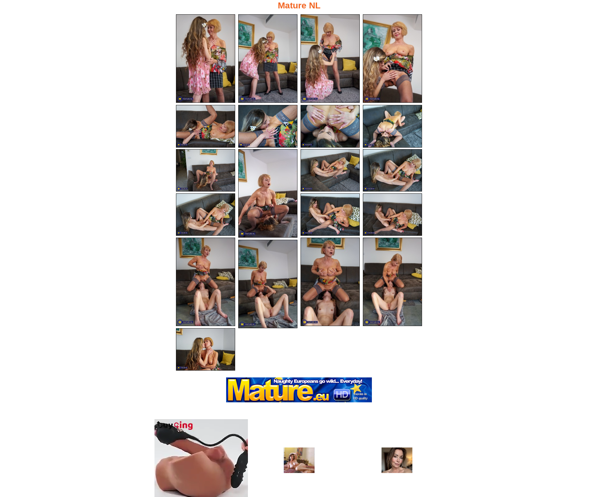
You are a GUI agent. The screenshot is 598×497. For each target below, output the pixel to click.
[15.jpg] (392, 214)
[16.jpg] (205, 282)
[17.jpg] (330, 282)
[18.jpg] (392, 282)
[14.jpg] (330, 214)
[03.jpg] (330, 58)
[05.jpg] (205, 126)
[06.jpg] (267, 126)
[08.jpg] (392, 126)
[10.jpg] (267, 193)
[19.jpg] (267, 284)
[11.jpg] (330, 170)
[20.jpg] (205, 349)
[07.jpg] (330, 126)
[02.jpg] (267, 58)
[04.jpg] (392, 58)
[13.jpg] (205, 214)
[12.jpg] (392, 170)
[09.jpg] (205, 170)
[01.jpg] (205, 58)
